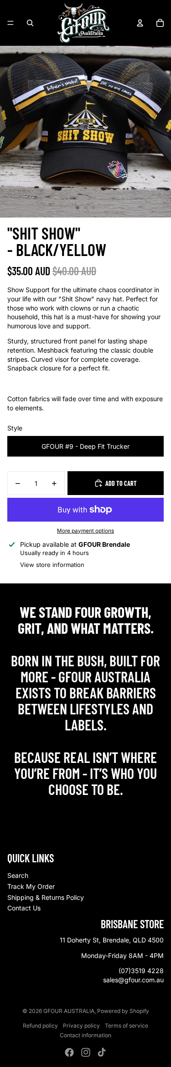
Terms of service (126, 1025)
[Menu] (10, 22)
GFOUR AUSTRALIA (68, 1010)
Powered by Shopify (123, 1010)
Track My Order (31, 886)
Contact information (85, 1035)
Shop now (85, 809)
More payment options (85, 531)
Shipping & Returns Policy (45, 897)
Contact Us (24, 908)
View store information (52, 564)
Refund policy (40, 1025)
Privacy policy (81, 1025)
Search (17, 875)
